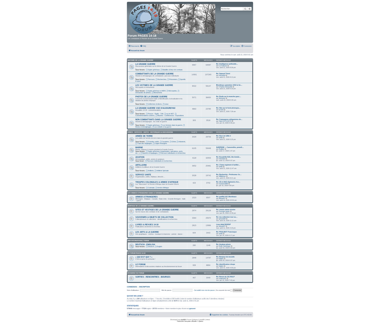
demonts (222, 98)
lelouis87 (222, 198)
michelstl (222, 75)
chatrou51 (222, 278)
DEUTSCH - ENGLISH (145, 244)
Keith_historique (224, 246)
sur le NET (170, 114)
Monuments (158, 92)
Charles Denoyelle (225, 87)
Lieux (166, 104)
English (159, 246)
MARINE (139, 147)
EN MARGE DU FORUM (136, 273)
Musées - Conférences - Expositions (170, 115)
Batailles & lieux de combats (173, 70)
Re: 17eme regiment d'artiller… (228, 165)
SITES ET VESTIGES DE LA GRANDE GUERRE (157, 210)
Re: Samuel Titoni (223, 73)
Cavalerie (165, 142)
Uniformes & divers (155, 104)
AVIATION (139, 157)
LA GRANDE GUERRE (145, 64)
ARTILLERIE (141, 165)
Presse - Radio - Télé (155, 114)
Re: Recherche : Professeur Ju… (229, 174)
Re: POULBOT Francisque (226, 232)
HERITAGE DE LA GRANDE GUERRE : (141, 206)
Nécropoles (172, 91)
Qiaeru (201, 321)
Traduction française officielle (187, 321)
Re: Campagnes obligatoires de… (229, 119)
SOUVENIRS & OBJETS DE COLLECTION (154, 217)
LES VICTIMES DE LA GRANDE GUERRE (154, 85)
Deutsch (151, 246)
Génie (174, 142)
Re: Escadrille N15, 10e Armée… (228, 157)
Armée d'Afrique (163, 188)
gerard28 (222, 219)
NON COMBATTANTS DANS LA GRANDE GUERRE (158, 119)
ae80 (221, 137)
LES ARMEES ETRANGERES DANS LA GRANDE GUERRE (148, 193)
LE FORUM (140, 264)
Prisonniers (173, 79)
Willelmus (222, 176)
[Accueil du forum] (172, 18)
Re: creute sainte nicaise (225, 209)
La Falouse (223, 66)
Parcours (151, 79)
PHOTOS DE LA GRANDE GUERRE (151, 97)
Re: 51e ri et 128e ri (223, 136)
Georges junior (224, 211)
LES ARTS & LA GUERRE (147, 232)
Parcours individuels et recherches (173, 153)
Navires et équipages (150, 153)
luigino (221, 258)
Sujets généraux (154, 70)
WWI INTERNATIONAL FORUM (138, 240)
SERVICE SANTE (143, 175)
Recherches (161, 79)
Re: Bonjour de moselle (225, 257)
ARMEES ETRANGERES (146, 197)
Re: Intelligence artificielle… (227, 64)
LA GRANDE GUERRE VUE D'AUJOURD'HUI (155, 108)
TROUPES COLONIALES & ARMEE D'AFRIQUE (156, 182)
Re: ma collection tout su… (227, 217)
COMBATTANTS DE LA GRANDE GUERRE (154, 74)
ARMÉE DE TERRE (144, 136)
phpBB (183, 319)
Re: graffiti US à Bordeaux (226, 196)
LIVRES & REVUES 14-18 (146, 224)
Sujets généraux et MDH (157, 91)
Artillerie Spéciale (162, 170)
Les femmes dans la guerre (172, 125)
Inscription (144, 287)
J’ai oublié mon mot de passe (204, 290)
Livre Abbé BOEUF (223, 224)
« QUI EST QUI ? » (143, 257)
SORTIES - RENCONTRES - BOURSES (152, 277)
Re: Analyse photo (223, 244)
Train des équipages (144, 143)
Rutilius (221, 149)
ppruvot (192, 308)
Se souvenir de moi (223, 290)
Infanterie (182, 142)
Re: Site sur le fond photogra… (228, 108)
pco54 (221, 110)
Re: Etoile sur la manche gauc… (228, 96)
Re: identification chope (225, 264)
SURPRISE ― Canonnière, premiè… (230, 147)
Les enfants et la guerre (162, 127)
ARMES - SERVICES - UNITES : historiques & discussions (150, 132)
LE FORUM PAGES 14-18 (136, 253)
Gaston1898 (223, 184)
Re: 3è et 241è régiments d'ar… (228, 182)
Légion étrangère (161, 143)
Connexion (132, 287)
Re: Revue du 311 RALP (225, 277)
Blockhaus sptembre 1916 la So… (229, 85)
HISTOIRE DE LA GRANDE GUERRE (140, 60)
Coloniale (151, 188)
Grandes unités (153, 142)
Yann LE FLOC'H (225, 121)
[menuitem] (143, 46)
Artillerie (151, 170)
